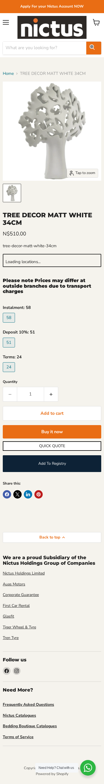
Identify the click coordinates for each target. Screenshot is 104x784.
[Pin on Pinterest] (38, 494)
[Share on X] (17, 494)
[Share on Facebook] (7, 494)
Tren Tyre (11, 637)
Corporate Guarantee (21, 594)
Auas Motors (14, 584)
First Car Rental (16, 605)
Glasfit (8, 616)
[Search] (93, 48)
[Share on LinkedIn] (28, 494)
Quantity (10, 382)
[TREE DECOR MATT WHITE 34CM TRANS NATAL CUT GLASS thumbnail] (12, 193)
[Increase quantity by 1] (51, 394)
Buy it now (52, 432)
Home (8, 73)
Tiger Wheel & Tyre (19, 627)
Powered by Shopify (52, 773)
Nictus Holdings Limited (24, 573)
